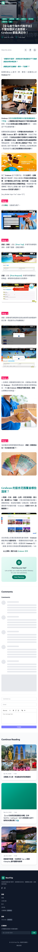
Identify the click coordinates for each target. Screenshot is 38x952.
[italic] (16, 710)
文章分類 (3, 901)
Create (19, 727)
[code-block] (24, 710)
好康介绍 (4, 21)
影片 (2, 904)
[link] (22, 710)
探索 (2, 897)
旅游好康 (12, 19)
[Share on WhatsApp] (35, 50)
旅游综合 (4, 19)
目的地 (3, 907)
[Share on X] (25, 50)
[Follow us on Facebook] (2, 888)
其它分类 (31, 19)
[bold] (13, 710)
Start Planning (19, 577)
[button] (6, 710)
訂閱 (34, 932)
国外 (18, 19)
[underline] (18, 710)
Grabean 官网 (23, 551)
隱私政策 (19, 945)
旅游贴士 (24, 19)
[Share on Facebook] (30, 50)
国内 (11, 21)
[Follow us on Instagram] (5, 888)
